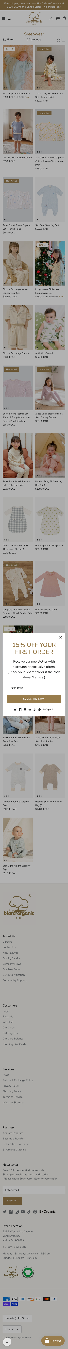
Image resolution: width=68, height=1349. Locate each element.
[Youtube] (30, 709)
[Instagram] (25, 709)
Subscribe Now (34, 698)
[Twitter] (15, 709)
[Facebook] (20, 709)
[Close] (60, 637)
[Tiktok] (34, 709)
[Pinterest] (39, 709)
